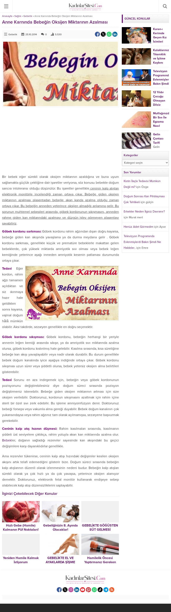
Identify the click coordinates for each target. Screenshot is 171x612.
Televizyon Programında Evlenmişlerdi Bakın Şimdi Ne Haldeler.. (142, 242)
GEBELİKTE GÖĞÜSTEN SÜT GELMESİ (100, 527)
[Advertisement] (60, 140)
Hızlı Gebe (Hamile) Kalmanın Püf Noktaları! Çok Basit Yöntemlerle (21, 529)
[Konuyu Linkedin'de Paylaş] (114, 34)
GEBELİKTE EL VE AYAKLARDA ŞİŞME (60, 560)
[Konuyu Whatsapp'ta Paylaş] (109, 34)
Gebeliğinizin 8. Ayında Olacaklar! (60, 527)
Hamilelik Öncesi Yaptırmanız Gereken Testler (100, 562)
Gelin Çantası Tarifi (158, 139)
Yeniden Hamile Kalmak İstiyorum (21, 560)
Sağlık (17, 16)
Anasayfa (7, 16)
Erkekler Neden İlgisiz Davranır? (144, 211)
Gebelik (27, 16)
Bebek (6, 440)
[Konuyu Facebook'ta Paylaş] (97, 34)
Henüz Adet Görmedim (138, 227)
